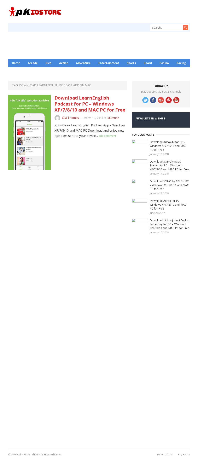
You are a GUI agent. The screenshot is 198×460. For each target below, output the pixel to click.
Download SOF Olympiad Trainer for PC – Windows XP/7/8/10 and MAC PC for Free (169, 165)
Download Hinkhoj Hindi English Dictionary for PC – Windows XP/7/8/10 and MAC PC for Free (169, 224)
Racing (181, 63)
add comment (107, 136)
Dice (48, 63)
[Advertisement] (132, 32)
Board (148, 63)
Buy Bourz (184, 454)
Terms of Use (164, 454)
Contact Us (81, 71)
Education (59, 71)
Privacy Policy (105, 71)
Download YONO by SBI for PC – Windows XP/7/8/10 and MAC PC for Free (169, 185)
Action (63, 63)
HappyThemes (52, 454)
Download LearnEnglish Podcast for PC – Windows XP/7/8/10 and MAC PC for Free (90, 104)
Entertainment (108, 63)
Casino (164, 63)
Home (16, 63)
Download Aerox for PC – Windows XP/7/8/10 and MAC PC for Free (168, 204)
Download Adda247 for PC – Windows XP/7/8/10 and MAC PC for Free (168, 146)
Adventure (83, 63)
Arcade (33, 63)
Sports (131, 63)
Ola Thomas (70, 118)
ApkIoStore (23, 454)
